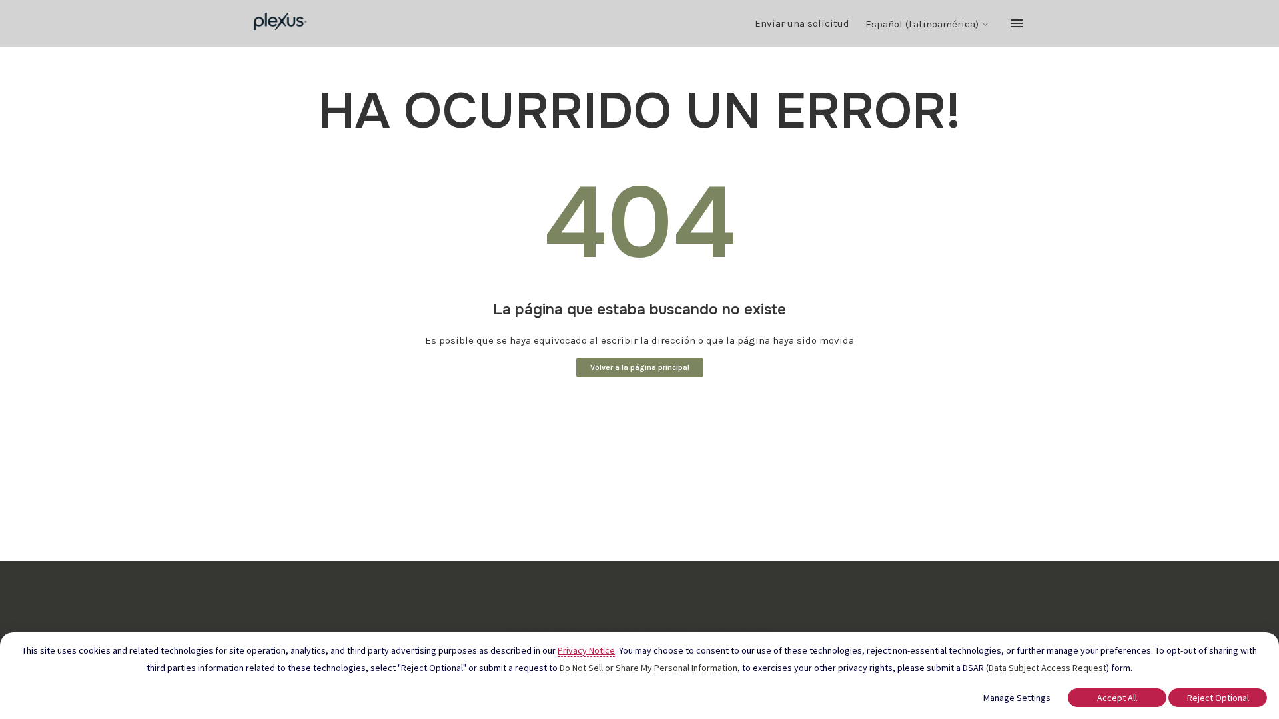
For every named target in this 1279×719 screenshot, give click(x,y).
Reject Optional (1218, 698)
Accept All (1117, 698)
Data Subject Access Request (1047, 668)
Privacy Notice (586, 650)
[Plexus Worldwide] (280, 23)
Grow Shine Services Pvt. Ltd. (610, 627)
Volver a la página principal (639, 367)
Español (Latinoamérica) (923, 24)
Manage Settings (1017, 698)
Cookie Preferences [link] (639, 602)
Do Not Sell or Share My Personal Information (648, 668)
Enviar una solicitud (802, 23)
